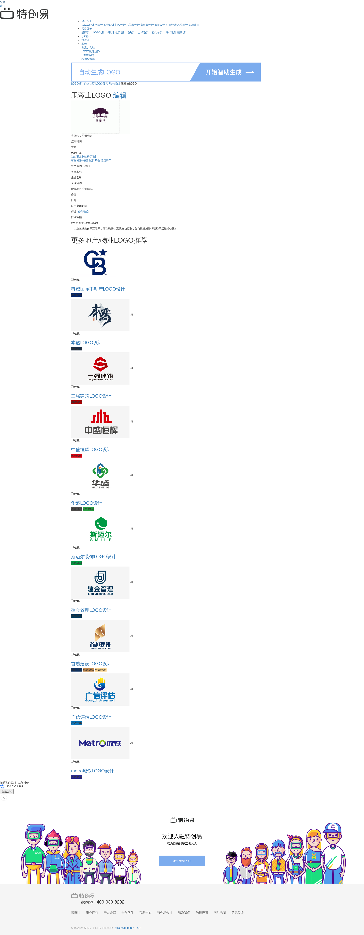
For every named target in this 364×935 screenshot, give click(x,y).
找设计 (85, 40)
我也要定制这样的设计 (84, 156)
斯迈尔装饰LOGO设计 (93, 556)
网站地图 (220, 912)
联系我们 (184, 912)
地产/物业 (114, 83)
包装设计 (109, 25)
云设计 (75, 912)
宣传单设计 (147, 25)
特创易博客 (88, 59)
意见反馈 (237, 912)
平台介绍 (110, 912)
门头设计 (120, 25)
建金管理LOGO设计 (91, 610)
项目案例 (87, 28)
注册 (2, 6)
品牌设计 (182, 25)
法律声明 (202, 912)
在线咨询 (7, 791)
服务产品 (92, 912)
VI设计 (99, 25)
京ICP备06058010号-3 (128, 928)
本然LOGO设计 (86, 342)
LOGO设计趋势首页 (83, 83)
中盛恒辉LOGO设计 (91, 449)
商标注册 (194, 25)
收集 (77, 279)
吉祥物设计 (133, 25)
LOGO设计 (88, 25)
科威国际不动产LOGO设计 (98, 288)
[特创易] (182, 895)
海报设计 (160, 25)
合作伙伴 (128, 912)
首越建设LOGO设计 (91, 663)
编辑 (120, 95)
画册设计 (171, 25)
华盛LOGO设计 (86, 502)
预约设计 (87, 36)
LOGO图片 (101, 83)
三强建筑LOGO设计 (91, 395)
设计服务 (87, 21)
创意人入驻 (88, 47)
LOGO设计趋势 (91, 51)
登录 (2, 2)
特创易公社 (164, 912)
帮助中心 (145, 912)
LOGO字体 (88, 55)
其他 (84, 43)
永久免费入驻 (182, 861)
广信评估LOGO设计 (91, 716)
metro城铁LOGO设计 (92, 770)
